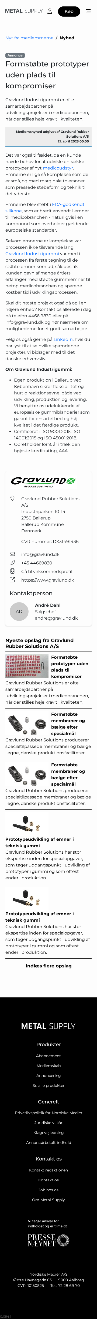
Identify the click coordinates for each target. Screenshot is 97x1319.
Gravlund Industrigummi (32, 253)
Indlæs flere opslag (49, 965)
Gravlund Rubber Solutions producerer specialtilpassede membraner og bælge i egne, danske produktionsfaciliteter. (48, 733)
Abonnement (48, 1055)
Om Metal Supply (48, 1199)
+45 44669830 (36, 563)
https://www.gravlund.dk (47, 580)
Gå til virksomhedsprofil (46, 571)
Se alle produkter (49, 1085)
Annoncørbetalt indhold (48, 1142)
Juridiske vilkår (48, 1122)
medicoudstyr (58, 168)
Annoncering (48, 1075)
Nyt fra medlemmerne (29, 37)
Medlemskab (49, 1065)
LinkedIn (63, 339)
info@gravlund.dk (40, 554)
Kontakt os (48, 1180)
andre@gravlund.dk (56, 618)
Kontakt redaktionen (48, 1170)
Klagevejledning (48, 1132)
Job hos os (48, 1190)
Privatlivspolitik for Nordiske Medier (48, 1112)
